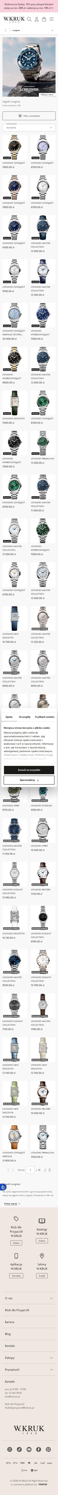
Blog (8, 1334)
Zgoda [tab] (9, 717)
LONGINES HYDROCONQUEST (40, 332)
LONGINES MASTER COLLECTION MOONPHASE (11, 847)
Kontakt (10, 1346)
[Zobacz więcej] (52, 30)
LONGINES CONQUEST (13, 162)
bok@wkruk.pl (12, 1396)
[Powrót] (5, 30)
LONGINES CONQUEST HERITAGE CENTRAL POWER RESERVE (13, 332)
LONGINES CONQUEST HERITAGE (13, 1154)
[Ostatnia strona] (50, 1170)
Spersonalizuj (27, 780)
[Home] (14, 20)
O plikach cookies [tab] (44, 717)
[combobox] (29, 127)
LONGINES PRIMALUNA (42, 458)
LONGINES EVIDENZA (41, 805)
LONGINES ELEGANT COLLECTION (12, 891)
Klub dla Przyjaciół (17, 1310)
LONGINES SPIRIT (10, 805)
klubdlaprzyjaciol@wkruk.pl (19, 1407)
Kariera (9, 1322)
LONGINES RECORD (40, 889)
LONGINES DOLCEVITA (13, 418)
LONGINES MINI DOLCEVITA (10, 636)
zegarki (14, 1195)
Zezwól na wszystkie (29, 770)
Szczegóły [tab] (24, 717)
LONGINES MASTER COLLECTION (40, 245)
